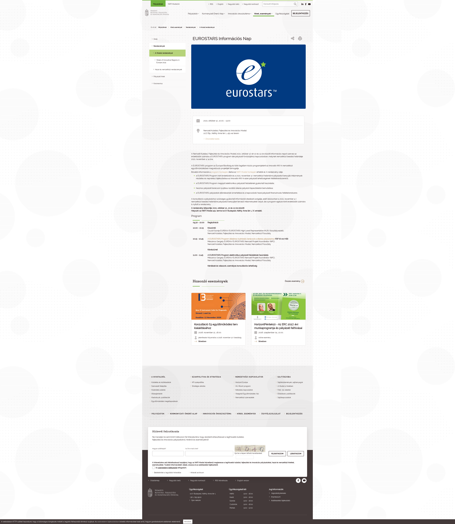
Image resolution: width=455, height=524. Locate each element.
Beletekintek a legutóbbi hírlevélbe (167, 473)
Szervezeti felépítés (159, 386)
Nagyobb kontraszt (251, 4)
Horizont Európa (241, 382)
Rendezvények (191, 27)
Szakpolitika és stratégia (206, 377)
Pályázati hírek (159, 76)
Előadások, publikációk (286, 394)
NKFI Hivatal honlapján (246, 172)
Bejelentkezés (300, 13)
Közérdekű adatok (158, 390)
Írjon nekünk (196, 500)
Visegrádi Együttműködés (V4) (247, 394)
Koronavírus (158, 83)
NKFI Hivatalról (174, 4)
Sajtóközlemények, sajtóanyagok (290, 382)
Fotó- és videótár (284, 390)
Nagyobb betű (175, 480)
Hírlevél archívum (197, 473)
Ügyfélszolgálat (282, 14)
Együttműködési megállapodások (164, 401)
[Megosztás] (292, 38)
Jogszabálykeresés (278, 493)
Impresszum (276, 497)
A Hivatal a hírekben (285, 386)
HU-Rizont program (243, 386)
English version (243, 480)
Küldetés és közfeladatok (161, 382)
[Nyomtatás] (300, 38)
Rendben (187, 522)
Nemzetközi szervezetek (244, 397)
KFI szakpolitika (198, 382)
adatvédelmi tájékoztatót (167, 468)
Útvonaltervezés (212, 139)
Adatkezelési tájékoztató (280, 500)
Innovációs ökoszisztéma (239, 14)
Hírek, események (262, 14)
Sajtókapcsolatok (284, 397)
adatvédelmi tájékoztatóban (108, 522)
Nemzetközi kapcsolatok (249, 377)
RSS (211, 4)
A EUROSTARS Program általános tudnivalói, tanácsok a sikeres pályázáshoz (241, 239)
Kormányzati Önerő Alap (212, 14)
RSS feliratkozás (221, 480)
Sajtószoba (284, 377)
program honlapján (219, 172)
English (220, 4)
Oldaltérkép (154, 480)
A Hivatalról (158, 377)
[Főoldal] (160, 12)
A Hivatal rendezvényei (207, 27)
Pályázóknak (158, 4)
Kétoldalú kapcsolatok (244, 390)
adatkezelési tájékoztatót (208, 465)
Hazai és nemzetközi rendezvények (168, 69)
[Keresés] (295, 4)
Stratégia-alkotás (198, 386)
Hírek (155, 39)
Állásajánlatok (156, 394)
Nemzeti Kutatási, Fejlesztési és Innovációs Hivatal (164, 499)
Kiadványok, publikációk (160, 397)
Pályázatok (193, 14)
